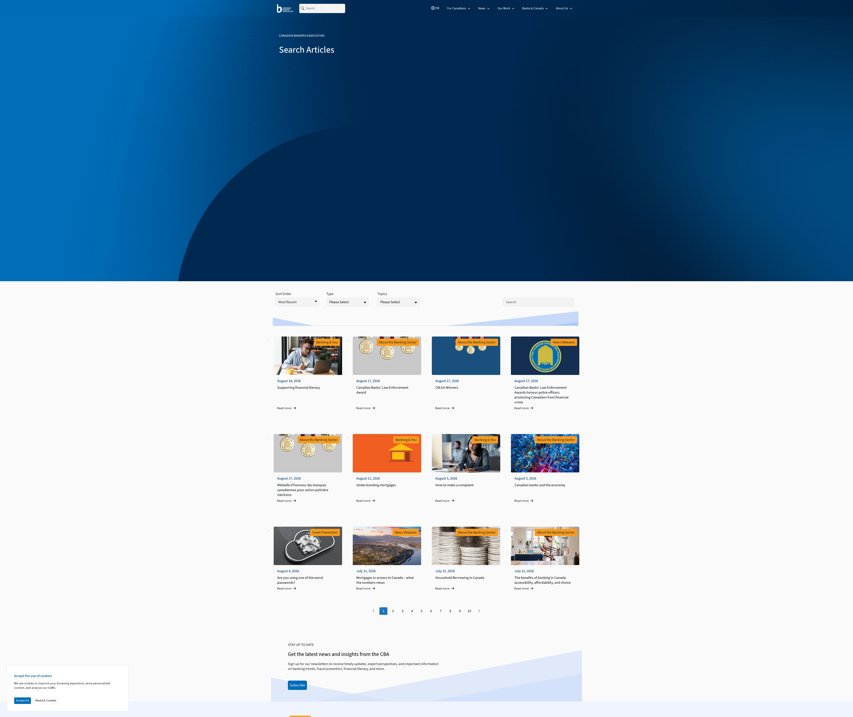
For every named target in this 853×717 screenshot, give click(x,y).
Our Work (504, 8)
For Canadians (457, 8)
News (482, 8)
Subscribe (297, 685)
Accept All (22, 700)
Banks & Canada (533, 8)
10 (469, 611)
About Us (562, 8)
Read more (284, 408)
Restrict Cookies (45, 700)
